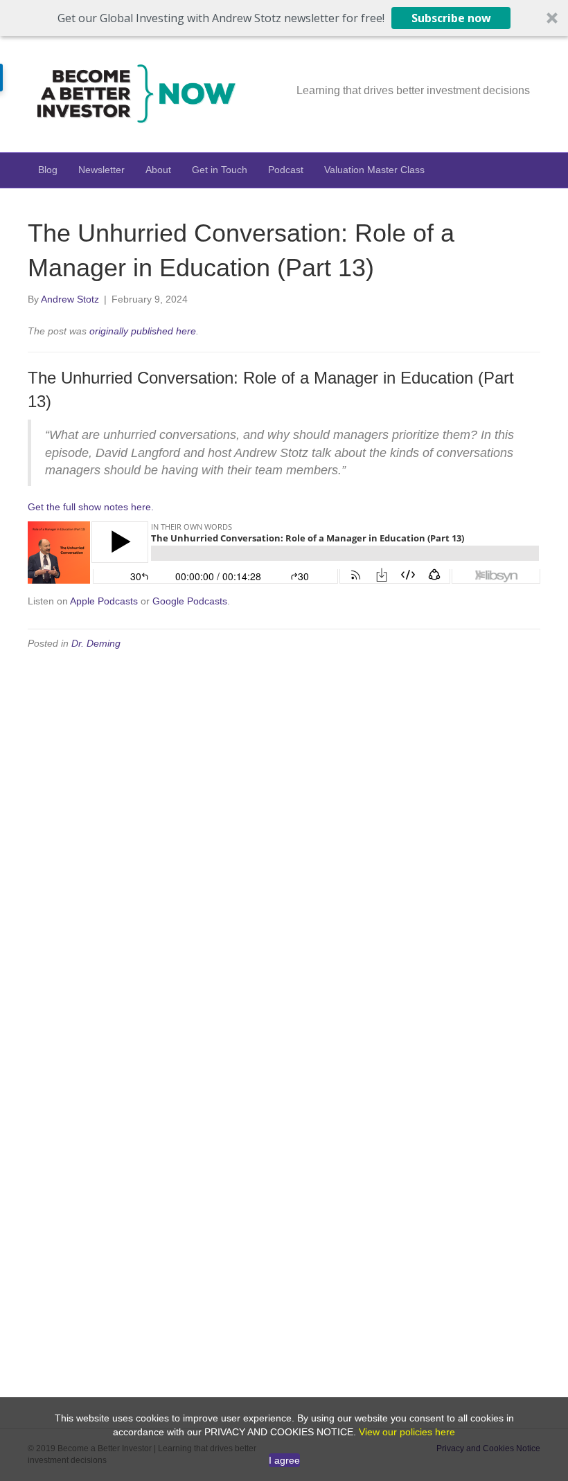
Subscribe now (451, 18)
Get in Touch (219, 169)
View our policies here (407, 1431)
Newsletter (101, 169)
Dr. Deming (96, 643)
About (158, 169)
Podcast (285, 169)
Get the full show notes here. (91, 506)
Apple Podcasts (104, 601)
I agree (284, 1460)
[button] (284, 18)
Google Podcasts (189, 601)
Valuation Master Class (374, 169)
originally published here (142, 330)
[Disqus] (284, 838)
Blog (47, 169)
